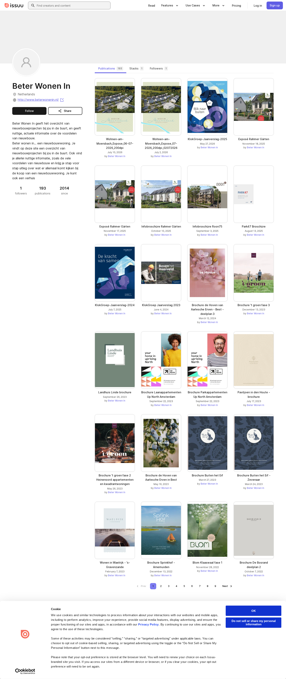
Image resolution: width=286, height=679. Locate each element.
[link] (151, 5)
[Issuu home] (14, 5)
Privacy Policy (148, 624)
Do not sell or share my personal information (254, 622)
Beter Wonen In (116, 156)
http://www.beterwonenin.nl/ (41, 100)
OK (253, 610)
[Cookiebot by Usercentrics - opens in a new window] (25, 671)
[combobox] (73, 5)
